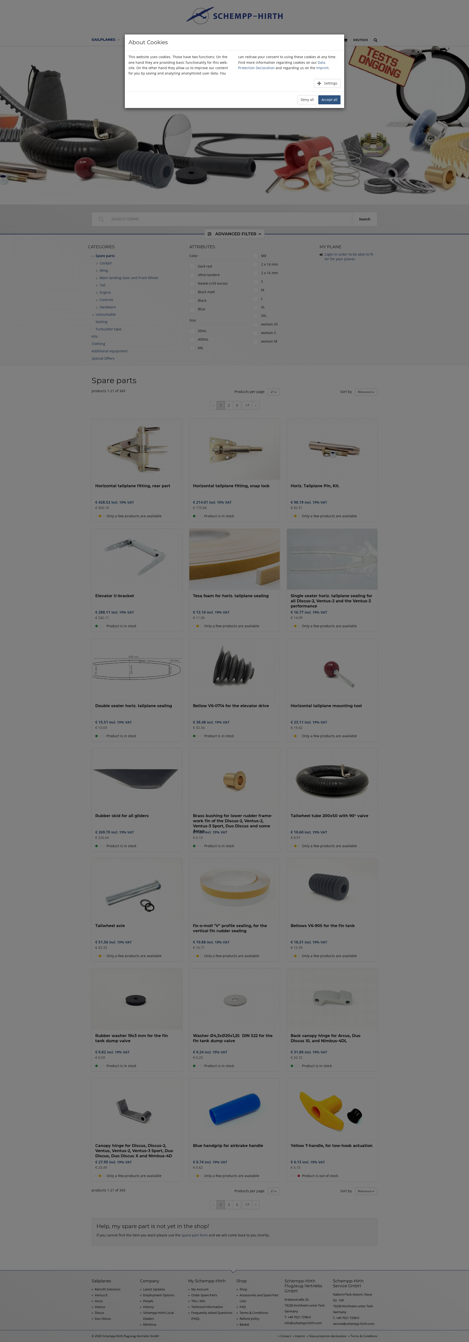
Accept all (329, 99)
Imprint (322, 67)
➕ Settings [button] (327, 83)
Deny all (307, 99)
